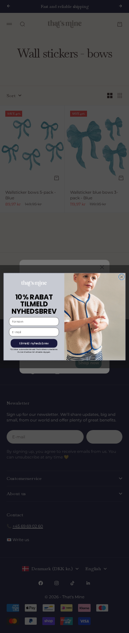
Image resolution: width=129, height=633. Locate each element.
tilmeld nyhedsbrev (34, 343)
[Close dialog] (121, 277)
